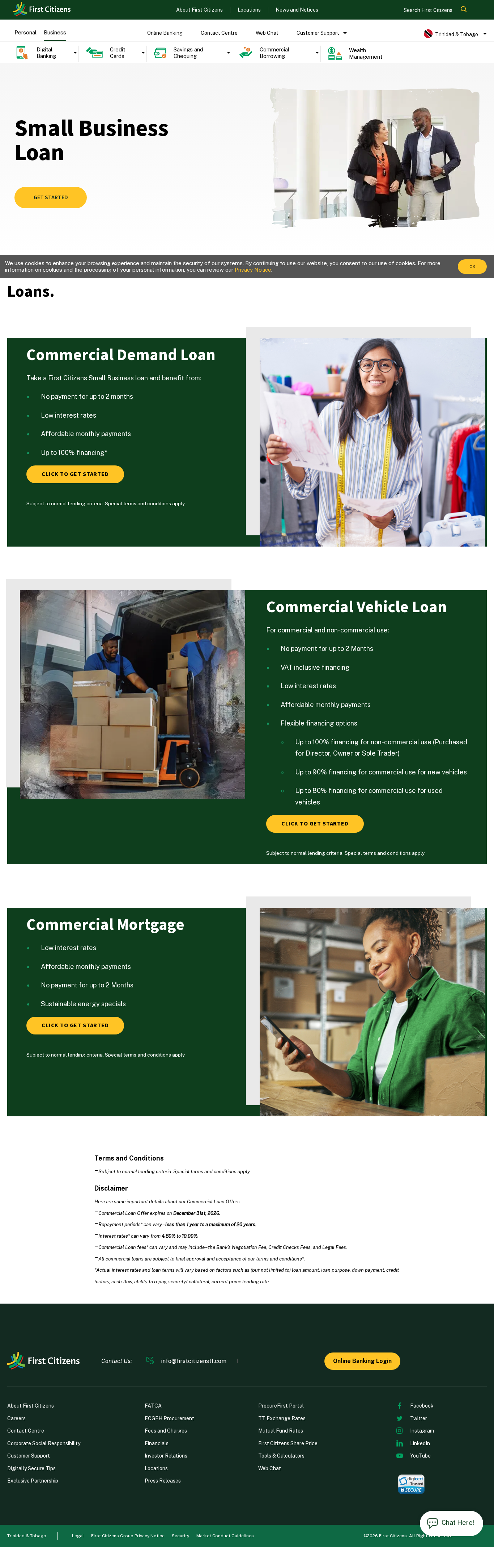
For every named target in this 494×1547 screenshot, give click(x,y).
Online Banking (165, 33)
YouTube (420, 1456)
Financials (157, 1443)
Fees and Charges (166, 1431)
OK (472, 266)
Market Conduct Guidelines (225, 1535)
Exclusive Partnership (32, 1481)
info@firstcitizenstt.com (193, 1361)
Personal (25, 32)
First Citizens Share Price (288, 1443)
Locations (249, 10)
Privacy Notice (253, 270)
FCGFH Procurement (169, 1418)
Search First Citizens (428, 10)
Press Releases (163, 1481)
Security (180, 1535)
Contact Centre (219, 33)
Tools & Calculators (281, 1456)
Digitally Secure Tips (31, 1468)
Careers (16, 1418)
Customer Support (318, 33)
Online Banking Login (362, 1361)
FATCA (153, 1406)
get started (51, 197)
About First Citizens (199, 10)
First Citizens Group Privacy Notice (128, 1535)
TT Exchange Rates (282, 1418)
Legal (78, 1535)
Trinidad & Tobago (26, 1535)
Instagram (422, 1431)
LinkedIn (420, 1443)
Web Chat (267, 33)
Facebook (422, 1406)
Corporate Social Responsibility (43, 1443)
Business (55, 32)
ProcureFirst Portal (281, 1406)
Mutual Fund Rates (280, 1431)
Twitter (418, 1418)
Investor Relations (166, 1456)
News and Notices (297, 10)
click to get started (75, 474)
